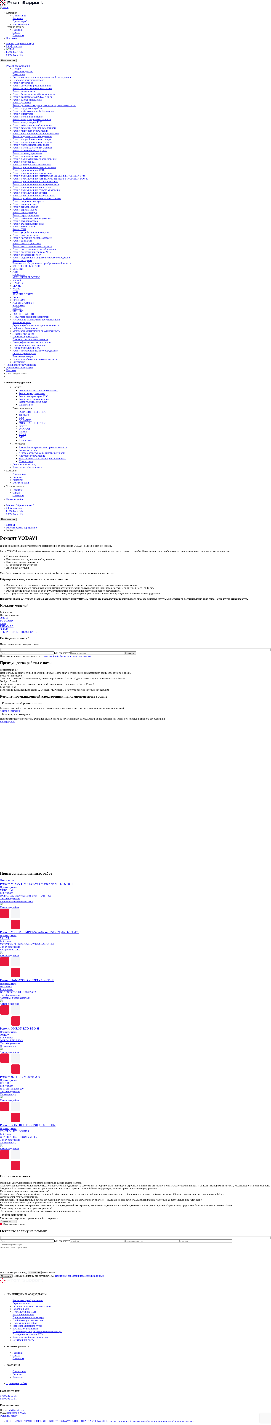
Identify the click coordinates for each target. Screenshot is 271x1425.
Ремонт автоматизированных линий (32, 85)
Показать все (26, 404)
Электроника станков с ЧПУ (28, 1334)
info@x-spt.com (14, 46)
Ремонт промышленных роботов (30, 192)
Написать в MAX (16, 1413)
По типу (17, 68)
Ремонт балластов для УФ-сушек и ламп (34, 94)
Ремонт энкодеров (22, 260)
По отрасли (19, 74)
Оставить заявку (9, 1415)
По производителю (23, 71)
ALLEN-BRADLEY (23, 302)
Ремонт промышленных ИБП (28, 170)
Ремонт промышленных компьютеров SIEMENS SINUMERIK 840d (49, 175)
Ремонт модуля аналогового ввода (31, 144)
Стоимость (18, 35)
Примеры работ (21, 21)
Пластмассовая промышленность (30, 339)
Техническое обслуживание (21, 364)
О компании (19, 15)
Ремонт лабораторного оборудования (32, 125)
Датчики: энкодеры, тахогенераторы (32, 1306)
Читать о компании (10, 711)
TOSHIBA (18, 311)
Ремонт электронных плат (27, 254)
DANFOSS (18, 283)
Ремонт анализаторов (24, 91)
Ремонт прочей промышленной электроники (37, 198)
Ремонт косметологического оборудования (35, 350)
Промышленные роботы (26, 1323)
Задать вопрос (8, 1221)
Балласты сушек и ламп (25, 1328)
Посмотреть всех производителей (31, 316)
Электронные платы (23, 1340)
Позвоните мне (8, 60)
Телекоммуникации (23, 356)
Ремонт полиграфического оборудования (34, 159)
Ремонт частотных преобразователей (32, 238)
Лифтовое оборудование (26, 328)
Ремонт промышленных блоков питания (34, 167)
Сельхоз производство (24, 353)
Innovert (17, 280)
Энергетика (19, 362)
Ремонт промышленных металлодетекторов (36, 184)
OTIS (15, 291)
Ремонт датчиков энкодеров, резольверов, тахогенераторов (44, 105)
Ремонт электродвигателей (27, 243)
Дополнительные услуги (19, 367)
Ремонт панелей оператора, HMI (30, 150)
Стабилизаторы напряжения (28, 1320)
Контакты (11, 38)
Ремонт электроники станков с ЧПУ (32, 252)
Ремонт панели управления (27, 153)
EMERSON (19, 300)
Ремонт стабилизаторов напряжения (32, 218)
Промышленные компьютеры (28, 1317)
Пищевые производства (25, 336)
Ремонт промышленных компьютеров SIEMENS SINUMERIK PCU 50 (50, 178)
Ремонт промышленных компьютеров (33, 173)
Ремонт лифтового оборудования (30, 130)
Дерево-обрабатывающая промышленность (36, 325)
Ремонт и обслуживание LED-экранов (33, 111)
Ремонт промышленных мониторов (32, 187)
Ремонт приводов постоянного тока (32, 164)
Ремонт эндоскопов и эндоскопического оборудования (42, 257)
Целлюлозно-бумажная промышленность (35, 359)
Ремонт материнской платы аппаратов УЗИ (36, 133)
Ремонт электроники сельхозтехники (32, 246)
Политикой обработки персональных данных (67, 656)
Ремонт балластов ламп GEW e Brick (32, 97)
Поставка (11, 370)
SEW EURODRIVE (23, 294)
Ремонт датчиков (22, 102)
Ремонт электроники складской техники (34, 249)
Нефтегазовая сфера (23, 333)
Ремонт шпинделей (23, 240)
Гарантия (17, 29)
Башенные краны (22, 322)
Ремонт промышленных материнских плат (35, 181)
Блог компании (21, 24)
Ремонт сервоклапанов (25, 209)
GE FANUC (19, 274)
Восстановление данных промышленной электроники (42, 77)
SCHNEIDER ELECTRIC (26, 266)
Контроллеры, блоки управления (30, 1337)
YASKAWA (19, 305)
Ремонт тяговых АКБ (24, 226)
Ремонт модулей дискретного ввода (32, 139)
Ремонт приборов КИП (25, 161)
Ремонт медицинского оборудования (32, 136)
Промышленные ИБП (24, 1311)
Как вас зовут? (62, 653)
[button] (135, 860)
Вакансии (18, 18)
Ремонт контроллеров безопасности (32, 119)
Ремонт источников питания (28, 116)
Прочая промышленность (26, 347)
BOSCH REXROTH (23, 314)
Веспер (16, 297)
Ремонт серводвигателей (26, 204)
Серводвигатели (21, 1303)
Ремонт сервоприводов (25, 212)
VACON (17, 308)
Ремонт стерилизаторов (25, 221)
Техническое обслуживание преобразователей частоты (42, 263)
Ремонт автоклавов (23, 82)
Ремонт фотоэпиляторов (26, 235)
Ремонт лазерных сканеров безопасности (34, 128)
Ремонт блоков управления (27, 99)
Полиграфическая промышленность (32, 342)
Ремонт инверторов (23, 113)
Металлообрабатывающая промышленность (36, 331)
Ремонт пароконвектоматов (27, 156)
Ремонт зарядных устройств (28, 108)
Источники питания (23, 1314)
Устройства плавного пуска (27, 1325)
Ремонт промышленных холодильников (34, 195)
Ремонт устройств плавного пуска (31, 232)
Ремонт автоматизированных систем (32, 88)
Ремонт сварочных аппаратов (28, 201)
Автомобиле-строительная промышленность (36, 319)
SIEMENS (18, 269)
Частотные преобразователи (28, 1300)
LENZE (17, 285)
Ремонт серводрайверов (25, 206)
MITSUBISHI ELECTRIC (26, 277)
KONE (16, 288)
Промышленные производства (29, 345)
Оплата (16, 32)
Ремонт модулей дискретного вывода (33, 142)
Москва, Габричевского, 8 (20, 43)
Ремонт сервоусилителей (26, 215)
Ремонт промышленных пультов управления (36, 190)
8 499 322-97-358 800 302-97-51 (14, 53)
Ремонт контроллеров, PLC (27, 122)
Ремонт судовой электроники (28, 223)
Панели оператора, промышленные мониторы (37, 1331)
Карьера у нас (7, 721)
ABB (15, 271)
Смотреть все (7, 880)
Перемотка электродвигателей (29, 80)
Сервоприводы (21, 1309)
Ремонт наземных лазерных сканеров (33, 147)
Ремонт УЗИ (19, 229)
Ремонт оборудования (18, 66)
